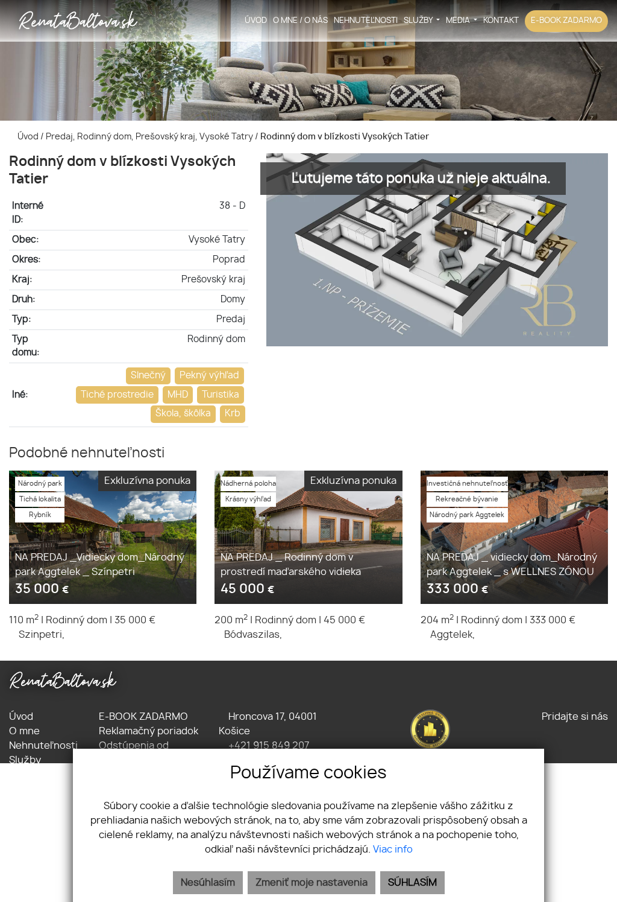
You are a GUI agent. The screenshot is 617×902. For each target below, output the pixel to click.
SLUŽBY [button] (419, 21)
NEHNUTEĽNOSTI (366, 21)
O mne (24, 731)
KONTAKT (501, 21)
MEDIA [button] (459, 21)
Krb (232, 413)
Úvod (27, 136)
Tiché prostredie (117, 394)
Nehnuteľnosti (43, 746)
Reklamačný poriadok (148, 731)
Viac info (393, 849)
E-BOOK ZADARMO (566, 21)
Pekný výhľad (209, 375)
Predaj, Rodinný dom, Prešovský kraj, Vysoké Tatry (150, 136)
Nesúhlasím (208, 883)
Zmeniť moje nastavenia (311, 883)
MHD (178, 394)
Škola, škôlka (183, 413)
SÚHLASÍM (412, 883)
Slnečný (148, 375)
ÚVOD (256, 21)
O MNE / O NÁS (300, 21)
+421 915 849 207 (267, 746)
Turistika (220, 394)
